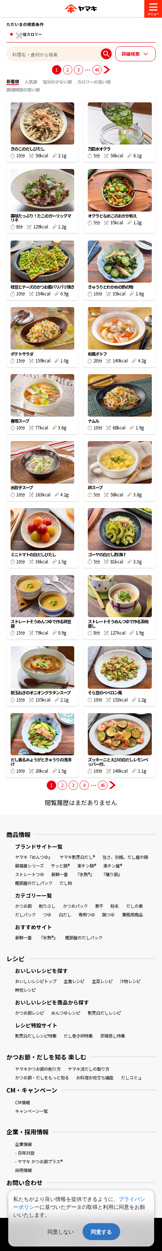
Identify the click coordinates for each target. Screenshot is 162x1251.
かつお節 (23, 906)
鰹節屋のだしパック (33, 883)
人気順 (30, 82)
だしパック (25, 915)
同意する (101, 1231)
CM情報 (22, 1102)
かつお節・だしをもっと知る (42, 1077)
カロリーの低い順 (93, 82)
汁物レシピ (130, 981)
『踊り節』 (111, 874)
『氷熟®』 (84, 874)
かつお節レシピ (29, 1013)
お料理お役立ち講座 (94, 1077)
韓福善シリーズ (29, 866)
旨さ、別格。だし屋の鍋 (125, 857)
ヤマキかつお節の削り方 (38, 1069)
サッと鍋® (60, 866)
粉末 (114, 906)
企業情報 (23, 1144)
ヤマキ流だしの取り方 (88, 1069)
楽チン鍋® (86, 866)
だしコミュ (131, 1077)
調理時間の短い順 (23, 90)
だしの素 (134, 906)
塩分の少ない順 (57, 82)
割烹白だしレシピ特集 (36, 1036)
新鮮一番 (59, 874)
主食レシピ (74, 981)
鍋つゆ (108, 915)
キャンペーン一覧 (31, 1111)
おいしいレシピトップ (36, 981)
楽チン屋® (112, 866)
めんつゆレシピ (65, 1013)
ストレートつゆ (29, 874)
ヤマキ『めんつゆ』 (33, 857)
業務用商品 (132, 915)
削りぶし (47, 906)
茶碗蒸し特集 (112, 1036)
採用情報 (23, 1170)
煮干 (99, 906)
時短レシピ (25, 990)
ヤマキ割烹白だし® (77, 857)
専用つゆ (86, 915)
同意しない (60, 1231)
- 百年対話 (24, 1153)
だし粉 (66, 883)
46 (97, 69)
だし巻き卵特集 (78, 1036)
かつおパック (75, 906)
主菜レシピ (102, 981)
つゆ (47, 915)
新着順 (12, 81)
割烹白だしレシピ (104, 1013)
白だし (65, 915)
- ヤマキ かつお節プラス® (39, 1161)
